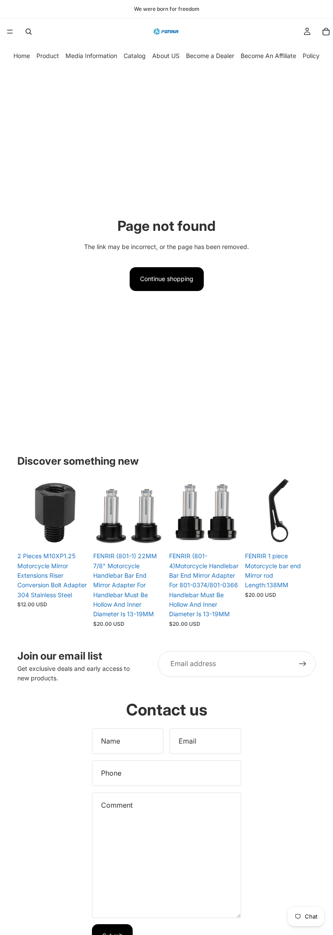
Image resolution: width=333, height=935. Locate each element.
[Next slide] (78, 512)
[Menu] (10, 32)
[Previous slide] (26, 512)
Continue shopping (166, 278)
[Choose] (74, 534)
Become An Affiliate (268, 55)
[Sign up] (303, 664)
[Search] (28, 31)
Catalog (135, 55)
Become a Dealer (210, 55)
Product (47, 55)
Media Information (91, 55)
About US (166, 55)
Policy (311, 55)
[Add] (150, 534)
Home (21, 55)
